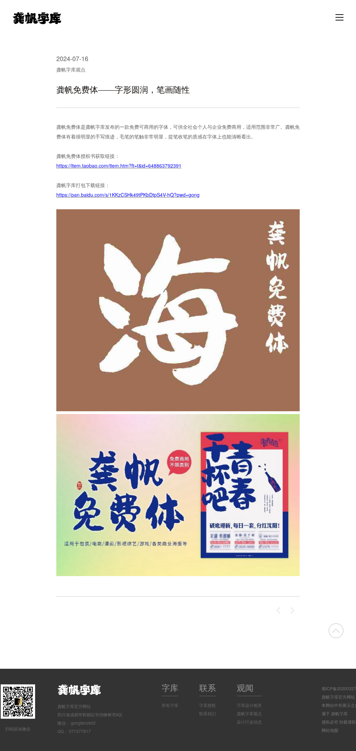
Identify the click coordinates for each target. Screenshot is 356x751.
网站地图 (330, 730)
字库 (170, 687)
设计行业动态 (249, 722)
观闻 (245, 687)
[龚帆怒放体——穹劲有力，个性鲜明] (293, 610)
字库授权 (207, 705)
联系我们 (207, 713)
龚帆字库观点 (71, 69)
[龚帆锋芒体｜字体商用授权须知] (279, 610)
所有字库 (170, 705)
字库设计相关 (249, 705)
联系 (207, 687)
